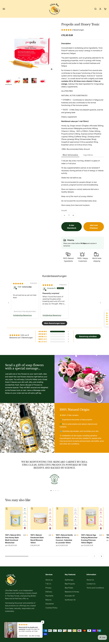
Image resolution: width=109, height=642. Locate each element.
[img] (18, 283)
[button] (66, 30)
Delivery (48, 592)
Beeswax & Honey (72, 592)
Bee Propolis (70, 584)
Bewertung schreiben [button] (88, 336)
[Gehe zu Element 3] (25, 81)
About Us (90, 580)
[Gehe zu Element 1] (8, 81)
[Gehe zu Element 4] (34, 81)
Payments (49, 596)
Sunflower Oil (70, 600)
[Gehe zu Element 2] (17, 81)
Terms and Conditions (95, 588)
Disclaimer (49, 604)
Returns (48, 600)
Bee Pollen (69, 588)
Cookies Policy (51, 608)
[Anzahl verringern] (64, 215)
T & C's (48, 584)
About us (48, 580)
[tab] (70, 155)
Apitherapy (69, 580)
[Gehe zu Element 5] (42, 81)
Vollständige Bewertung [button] (22, 315)
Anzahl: (64, 210)
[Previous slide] (8, 302)
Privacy (48, 588)
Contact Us (91, 584)
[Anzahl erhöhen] (73, 215)
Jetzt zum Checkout (94, 226)
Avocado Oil (70, 596)
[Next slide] (100, 302)
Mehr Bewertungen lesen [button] (54, 323)
